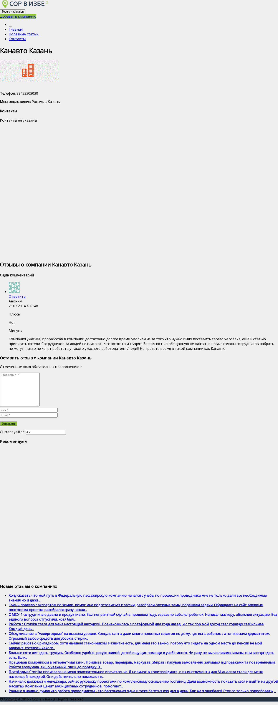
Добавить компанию (18, 16)
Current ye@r (12, 431)
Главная (16, 29)
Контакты (17, 38)
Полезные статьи (23, 34)
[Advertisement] (130, 191)
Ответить (17, 296)
